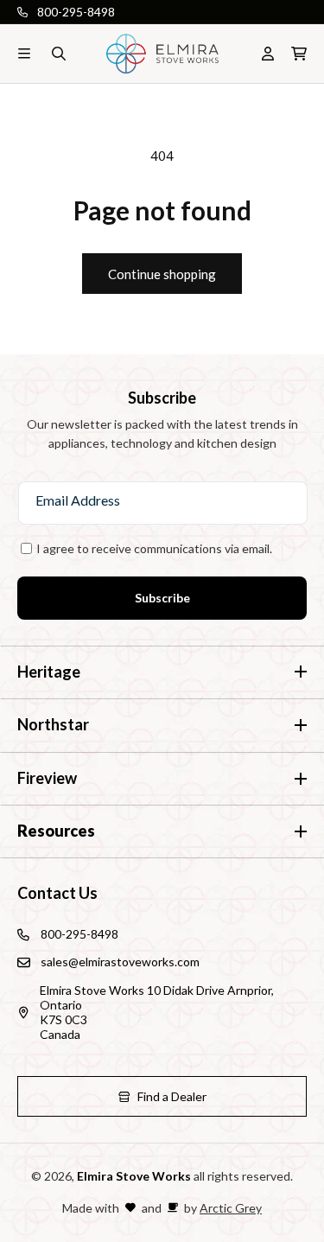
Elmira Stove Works (134, 1176)
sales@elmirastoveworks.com (120, 961)
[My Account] (268, 54)
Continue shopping (162, 274)
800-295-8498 (76, 11)
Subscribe (162, 597)
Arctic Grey (231, 1208)
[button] (24, 54)
